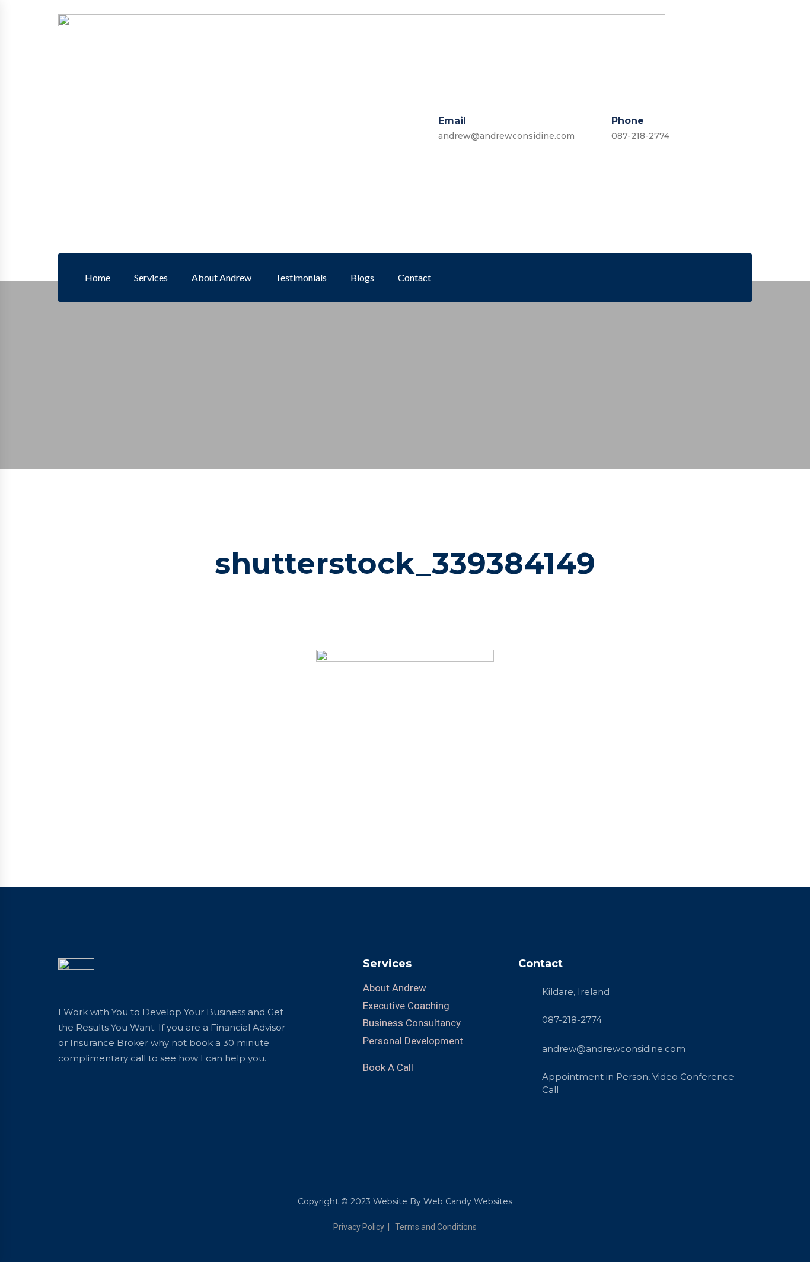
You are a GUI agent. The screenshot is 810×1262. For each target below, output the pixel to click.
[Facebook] (648, 278)
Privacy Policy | (363, 1227)
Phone (627, 120)
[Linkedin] (627, 278)
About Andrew (221, 277)
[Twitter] (669, 278)
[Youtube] (710, 278)
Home (97, 277)
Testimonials (301, 277)
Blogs (362, 277)
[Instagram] (690, 278)
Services (151, 277)
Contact (414, 277)
